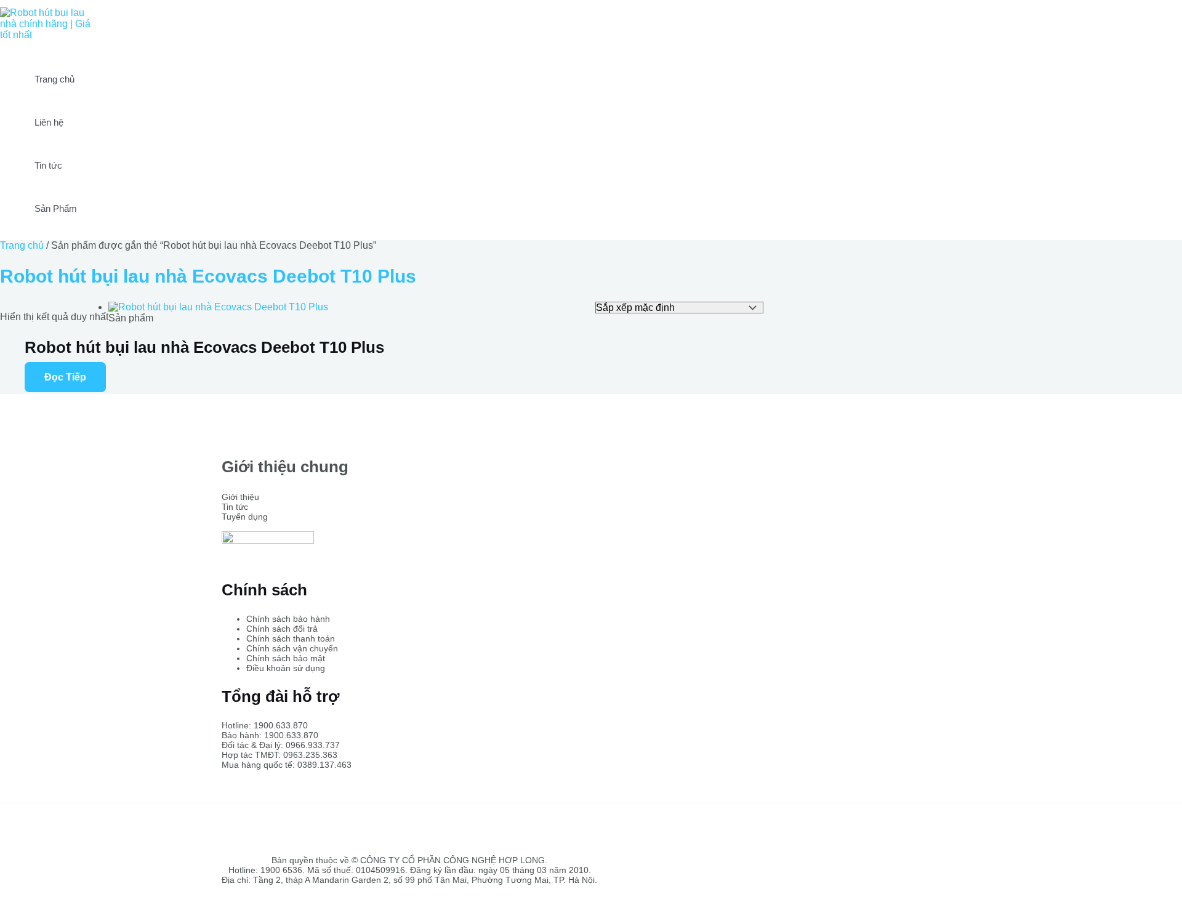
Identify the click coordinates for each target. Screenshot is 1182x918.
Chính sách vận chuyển (292, 648)
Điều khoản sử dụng (285, 668)
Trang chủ (54, 79)
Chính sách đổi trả (282, 629)
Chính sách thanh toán (290, 638)
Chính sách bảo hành (288, 619)
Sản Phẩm (55, 208)
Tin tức (48, 165)
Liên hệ (48, 122)
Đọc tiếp (65, 377)
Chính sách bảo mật (285, 658)
